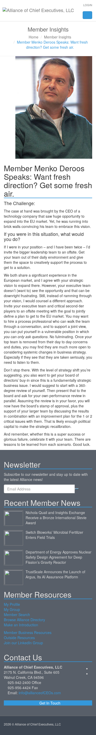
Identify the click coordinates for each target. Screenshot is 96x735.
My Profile (12, 604)
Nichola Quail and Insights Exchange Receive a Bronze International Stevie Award (56, 517)
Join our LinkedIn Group (23, 642)
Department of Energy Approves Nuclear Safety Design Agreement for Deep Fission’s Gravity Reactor (58, 557)
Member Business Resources (27, 632)
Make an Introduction (21, 624)
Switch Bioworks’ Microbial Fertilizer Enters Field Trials (54, 535)
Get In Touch (49, 703)
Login (87, 5)
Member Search (17, 614)
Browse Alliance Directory (24, 619)
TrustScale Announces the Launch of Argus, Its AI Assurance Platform (55, 574)
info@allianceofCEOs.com (40, 692)
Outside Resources (19, 637)
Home (33, 36)
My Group (12, 609)
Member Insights (57, 36)
